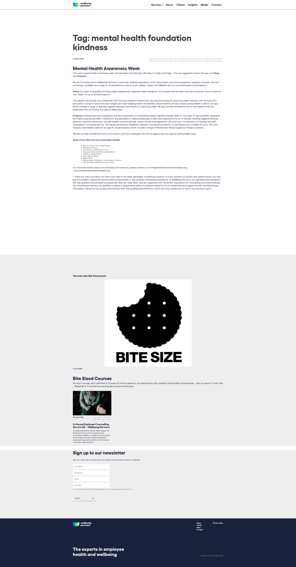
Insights (192, 4)
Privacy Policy (218, 523)
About (169, 4)
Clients (181, 4)
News (199, 527)
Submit (77, 498)
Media (204, 4)
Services (156, 4)
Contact (216, 4)
